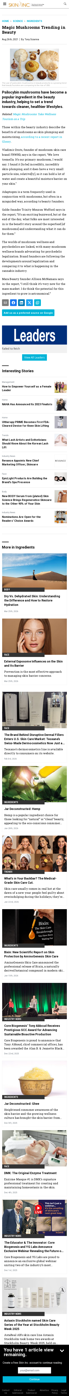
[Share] (13, 302)
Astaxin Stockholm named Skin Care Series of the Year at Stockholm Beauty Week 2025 (31, 1325)
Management (8, 382)
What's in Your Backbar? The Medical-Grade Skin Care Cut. (30, 880)
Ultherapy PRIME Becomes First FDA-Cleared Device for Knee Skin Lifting (26, 423)
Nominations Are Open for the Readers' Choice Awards (21, 518)
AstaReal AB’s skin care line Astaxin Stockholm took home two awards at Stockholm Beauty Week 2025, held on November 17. (30, 1339)
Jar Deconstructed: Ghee (21, 1103)
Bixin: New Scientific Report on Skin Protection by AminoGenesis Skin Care (31, 954)
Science (18, 21)
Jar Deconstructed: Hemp (22, 809)
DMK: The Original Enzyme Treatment (30, 1173)
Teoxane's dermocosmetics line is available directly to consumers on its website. (33, 751)
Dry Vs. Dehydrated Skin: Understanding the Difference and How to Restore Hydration (32, 600)
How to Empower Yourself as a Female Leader (27, 388)
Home (5, 21)
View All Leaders (34, 357)
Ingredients (34, 21)
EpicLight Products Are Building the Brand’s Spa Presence (24, 480)
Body (4, 492)
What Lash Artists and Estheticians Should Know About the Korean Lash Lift (25, 443)
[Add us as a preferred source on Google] (37, 302)
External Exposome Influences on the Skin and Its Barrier (33, 663)
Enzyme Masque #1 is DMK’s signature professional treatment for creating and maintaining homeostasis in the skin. (31, 1183)
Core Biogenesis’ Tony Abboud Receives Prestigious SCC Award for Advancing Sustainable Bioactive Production (32, 1030)
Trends (5, 435)
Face (4, 474)
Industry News (8, 456)
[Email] (5, 302)
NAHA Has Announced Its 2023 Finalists (27, 404)
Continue (34, 1379)
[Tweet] (29, 302)
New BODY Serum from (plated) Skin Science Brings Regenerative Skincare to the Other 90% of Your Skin (27, 500)
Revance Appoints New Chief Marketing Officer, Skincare (20, 462)
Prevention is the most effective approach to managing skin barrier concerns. (33, 673)
